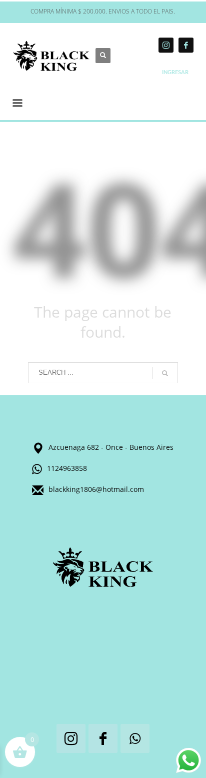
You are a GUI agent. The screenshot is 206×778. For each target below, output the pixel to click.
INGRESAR (175, 72)
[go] (165, 373)
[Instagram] (166, 45)
